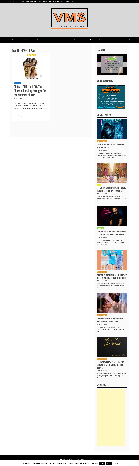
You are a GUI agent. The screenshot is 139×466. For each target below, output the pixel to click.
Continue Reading (18, 116)
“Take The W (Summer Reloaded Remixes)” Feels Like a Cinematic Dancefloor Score (112, 64)
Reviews (64, 40)
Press (27, 40)
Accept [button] (102, 463)
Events (73, 40)
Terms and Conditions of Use (56, 1)
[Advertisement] (111, 417)
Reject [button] (109, 463)
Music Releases (38, 40)
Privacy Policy (69, 1)
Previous (99, 64)
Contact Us (33, 1)
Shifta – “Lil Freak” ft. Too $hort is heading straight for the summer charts (30, 91)
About (27, 1)
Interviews (83, 40)
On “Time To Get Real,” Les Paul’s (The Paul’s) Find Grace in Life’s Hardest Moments (110, 365)
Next (125, 64)
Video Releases (52, 40)
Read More (116, 463)
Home (22, 1)
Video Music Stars (96, 40)
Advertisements (42, 1)
